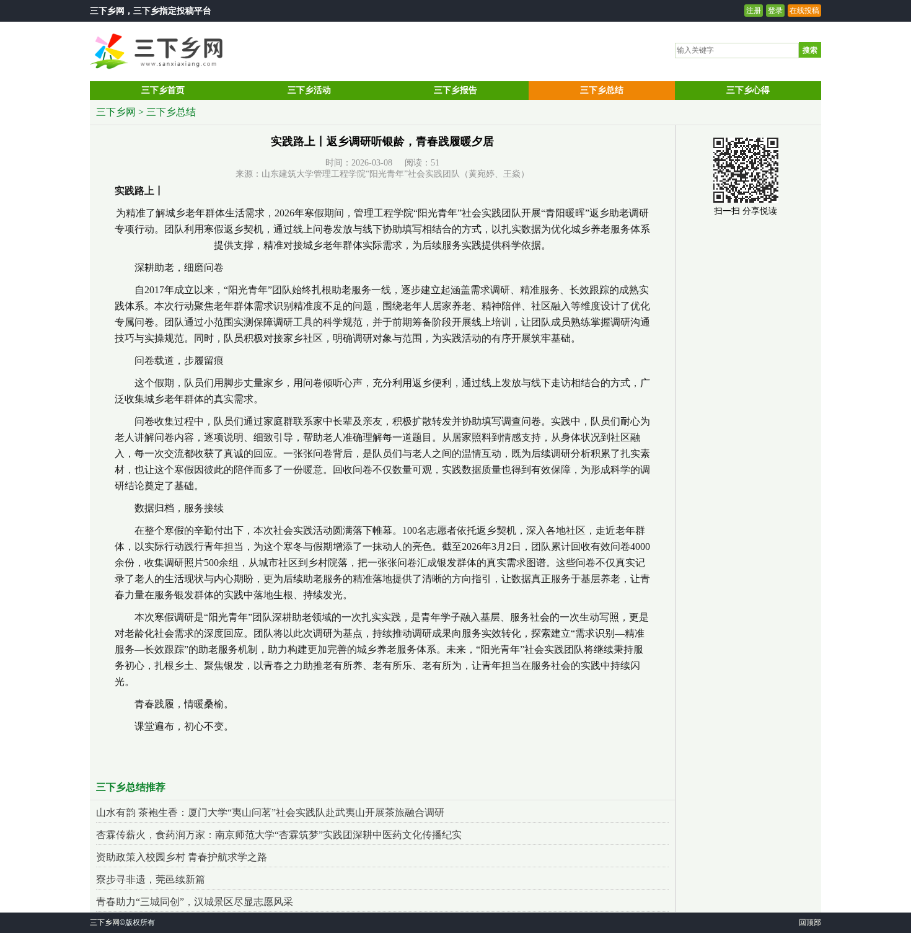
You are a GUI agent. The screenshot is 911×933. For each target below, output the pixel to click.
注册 (753, 10)
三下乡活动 (309, 90)
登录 (775, 10)
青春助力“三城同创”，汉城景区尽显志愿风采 (194, 901)
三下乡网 (107, 10)
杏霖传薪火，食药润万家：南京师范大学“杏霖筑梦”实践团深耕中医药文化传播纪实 (279, 834)
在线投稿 (804, 10)
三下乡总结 (601, 90)
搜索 (810, 50)
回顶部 (810, 922)
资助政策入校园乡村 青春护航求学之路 (181, 857)
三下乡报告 (455, 90)
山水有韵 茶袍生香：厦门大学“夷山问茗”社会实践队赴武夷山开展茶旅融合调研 (270, 812)
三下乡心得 (748, 90)
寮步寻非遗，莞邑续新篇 (150, 879)
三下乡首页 (163, 90)
